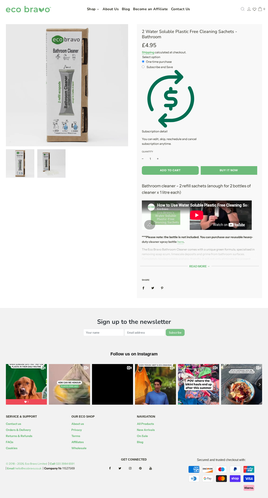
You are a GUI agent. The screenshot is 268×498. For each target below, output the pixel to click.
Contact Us (180, 9)
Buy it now (229, 170)
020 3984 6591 (62, 463)
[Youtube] (154, 468)
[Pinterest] (144, 468)
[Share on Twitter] (152, 288)
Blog (126, 9)
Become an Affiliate (150, 9)
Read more (198, 266)
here (180, 242)
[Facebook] (113, 468)
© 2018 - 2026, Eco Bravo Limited (26, 463)
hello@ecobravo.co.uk (24, 468)
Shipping (148, 52)
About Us (111, 9)
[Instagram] (134, 468)
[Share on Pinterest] (162, 288)
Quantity (147, 151)
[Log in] (249, 9)
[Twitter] (123, 468)
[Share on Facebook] (143, 288)
